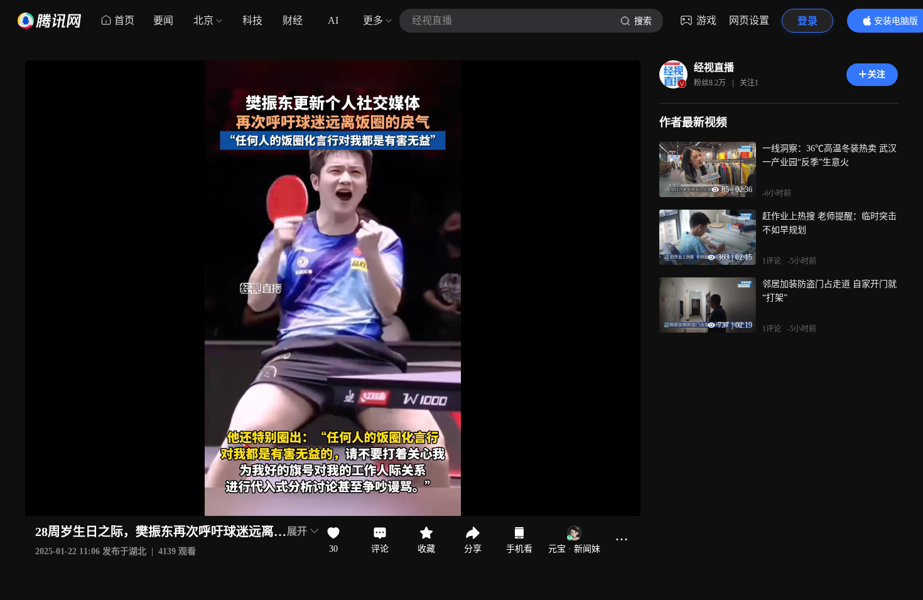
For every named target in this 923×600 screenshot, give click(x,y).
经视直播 (714, 67)
